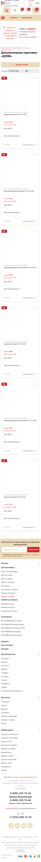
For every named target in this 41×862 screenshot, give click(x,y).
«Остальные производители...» (12, 691)
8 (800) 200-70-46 (20, 793)
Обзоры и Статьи (7, 756)
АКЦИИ (4, 770)
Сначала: (5, 71)
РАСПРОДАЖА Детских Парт (11, 621)
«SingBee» (5, 673)
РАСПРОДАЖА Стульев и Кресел (12, 624)
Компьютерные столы (9, 611)
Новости (4, 705)
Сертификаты (6, 767)
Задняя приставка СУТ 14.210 (15, 497)
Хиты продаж (7, 645)
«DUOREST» (5, 684)
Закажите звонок (12, 808)
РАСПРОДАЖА (6, 617)
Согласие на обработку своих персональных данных (21, 555)
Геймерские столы (7, 604)
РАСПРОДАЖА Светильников (11, 635)
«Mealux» (4, 662)
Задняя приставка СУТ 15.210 (15, 344)
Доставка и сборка (8, 720)
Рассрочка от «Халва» (9, 745)
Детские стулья (6, 575)
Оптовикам (5, 712)
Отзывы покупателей (9, 759)
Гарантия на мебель (8, 749)
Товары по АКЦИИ (8, 596)
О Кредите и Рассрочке (9, 734)
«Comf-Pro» (5, 666)
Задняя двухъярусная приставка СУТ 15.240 (20, 420)
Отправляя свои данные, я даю (21, 555)
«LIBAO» (4, 687)
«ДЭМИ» (4, 669)
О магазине (5, 702)
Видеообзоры (6, 752)
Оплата (7, 3)
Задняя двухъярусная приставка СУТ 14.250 (20, 268)
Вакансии (4, 709)
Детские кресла (7, 579)
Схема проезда (20, 788)
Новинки (5, 641)
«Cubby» (4, 680)
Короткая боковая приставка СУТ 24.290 (19, 191)
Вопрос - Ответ (6, 763)
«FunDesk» (5, 676)
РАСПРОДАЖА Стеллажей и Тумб (13, 628)
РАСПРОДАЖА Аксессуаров (11, 631)
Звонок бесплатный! (20, 796)
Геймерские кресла (8, 607)
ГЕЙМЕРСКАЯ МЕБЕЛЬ (9, 600)
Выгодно (5, 649)
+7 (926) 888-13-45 (20, 817)
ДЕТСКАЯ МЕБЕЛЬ (7, 567)
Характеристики (28, 145)
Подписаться (33, 550)
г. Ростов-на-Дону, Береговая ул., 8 (24, 777)
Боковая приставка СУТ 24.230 (15, 114)
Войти (38, 3)
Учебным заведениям (9, 716)
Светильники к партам (9, 589)
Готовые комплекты (8, 593)
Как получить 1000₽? (28, 37)
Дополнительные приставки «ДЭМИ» (16, 112)
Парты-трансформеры (9, 571)
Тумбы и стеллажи (7, 582)
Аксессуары (5, 586)
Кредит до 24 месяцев (9, 738)
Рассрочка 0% (6, 741)
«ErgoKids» (5, 658)
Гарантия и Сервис (11, 6)
